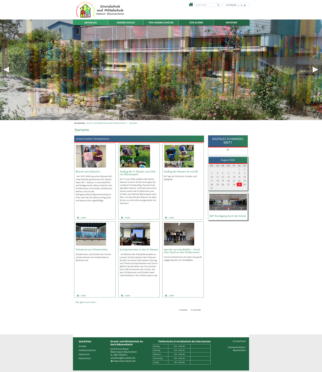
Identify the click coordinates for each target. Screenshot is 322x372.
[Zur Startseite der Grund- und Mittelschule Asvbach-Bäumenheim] (191, 4)
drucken (184, 310)
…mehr (82, 217)
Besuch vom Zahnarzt (88, 171)
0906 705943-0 (120, 355)
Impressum (84, 354)
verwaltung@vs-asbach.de (122, 358)
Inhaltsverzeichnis (87, 350)
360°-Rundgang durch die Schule (227, 216)
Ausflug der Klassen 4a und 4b (181, 171)
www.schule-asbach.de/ (124, 361)
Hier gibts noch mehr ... (86, 302)
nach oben (197, 310)
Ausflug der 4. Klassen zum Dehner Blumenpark (138, 173)
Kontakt (82, 346)
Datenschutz (85, 358)
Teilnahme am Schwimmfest (92, 249)
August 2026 (228, 160)
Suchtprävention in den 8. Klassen (139, 249)
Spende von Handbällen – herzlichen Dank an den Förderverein (182, 251)
